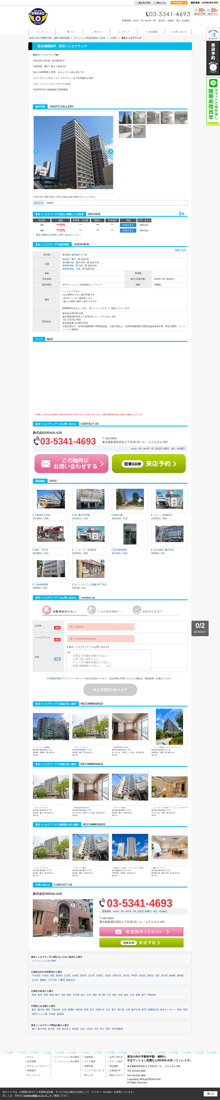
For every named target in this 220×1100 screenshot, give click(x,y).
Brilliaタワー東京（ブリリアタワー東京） (129, 868)
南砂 (69, 995)
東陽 (51, 995)
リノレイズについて (94, 1070)
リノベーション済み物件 (66, 1057)
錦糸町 (75, 1029)
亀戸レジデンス (159, 868)
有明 (45, 995)
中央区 (45, 975)
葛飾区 (43, 980)
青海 (179, 1009)
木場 (120, 995)
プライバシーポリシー (73, 678)
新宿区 (59, 975)
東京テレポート (168, 1009)
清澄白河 (100, 1009)
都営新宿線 (68, 265)
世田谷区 (117, 975)
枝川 (83, 995)
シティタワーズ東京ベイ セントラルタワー (170, 808)
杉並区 (142, 975)
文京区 (67, 975)
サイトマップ (33, 1075)
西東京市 (70, 980)
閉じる (210, 1093)
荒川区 (164, 975)
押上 (102, 1029)
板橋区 (172, 975)
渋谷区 (126, 975)
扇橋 (138, 995)
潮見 (94, 995)
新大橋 (101, 995)
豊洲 (34, 995)
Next (110, 151)
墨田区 (83, 975)
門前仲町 (151, 995)
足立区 (35, 980)
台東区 (75, 975)
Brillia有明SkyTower (121, 747)
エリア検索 (89, 1061)
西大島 (79, 265)
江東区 (72, 254)
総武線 (66, 259)
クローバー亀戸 (120, 808)
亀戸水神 (80, 262)
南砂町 (79, 1009)
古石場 (76, 995)
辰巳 (92, 1009)
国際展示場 (153, 1009)
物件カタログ (116, 1075)
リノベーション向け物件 (44, 961)
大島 (78, 269)
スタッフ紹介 (116, 1061)
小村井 (89, 1029)
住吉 (108, 1009)
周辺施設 (113, 1066)
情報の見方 (180, 250)
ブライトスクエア (81, 747)
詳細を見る (128, 225)
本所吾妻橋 (117, 1029)
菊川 (108, 1029)
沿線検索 (88, 1057)
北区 (157, 975)
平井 (96, 1029)
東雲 (40, 995)
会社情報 (31, 1061)
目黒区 (99, 975)
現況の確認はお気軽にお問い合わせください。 (59, 234)
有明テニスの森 (39, 1014)
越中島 (41, 1009)
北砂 (63, 995)
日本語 (179, 9)
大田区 (107, 975)
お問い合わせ (116, 1057)
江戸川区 (52, 980)
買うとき (88, 1075)
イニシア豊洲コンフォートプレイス (167, 747)
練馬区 (180, 975)
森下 (143, 995)
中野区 (134, 975)
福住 (126, 995)
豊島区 (150, 975)
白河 (89, 995)
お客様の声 (115, 1070)
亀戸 (78, 254)
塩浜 (114, 995)
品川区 (91, 975)
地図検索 (88, 1066)
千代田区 (36, 975)
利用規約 (53, 678)
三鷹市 (61, 980)
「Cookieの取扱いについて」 (35, 1095)
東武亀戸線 (68, 262)
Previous (36, 151)
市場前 (52, 1014)
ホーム (30, 1057)
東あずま (66, 1029)
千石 (108, 995)
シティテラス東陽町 (42, 747)
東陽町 (71, 1009)
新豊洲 (60, 1014)
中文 (178, 13)
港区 (52, 975)
